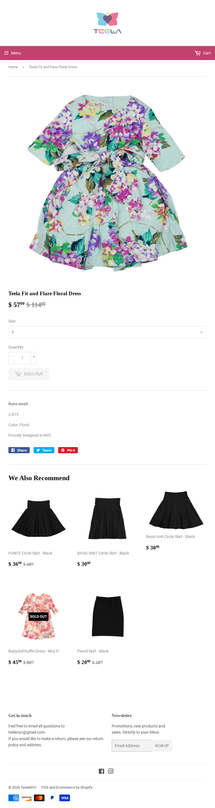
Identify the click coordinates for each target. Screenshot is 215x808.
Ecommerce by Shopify (74, 787)
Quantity (16, 347)
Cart (206, 53)
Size (11, 321)
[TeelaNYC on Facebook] (101, 772)
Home (13, 67)
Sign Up (162, 746)
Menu (16, 53)
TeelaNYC (28, 787)
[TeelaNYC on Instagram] (111, 772)
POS (44, 787)
